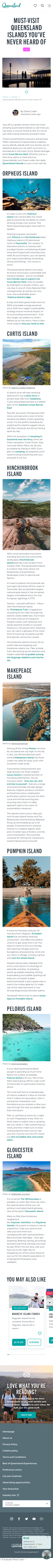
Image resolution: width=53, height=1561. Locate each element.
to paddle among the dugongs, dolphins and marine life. (25, 657)
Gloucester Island (34, 1211)
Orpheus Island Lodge (19, 297)
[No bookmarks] (35, 5)
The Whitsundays (30, 1199)
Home (5, 97)
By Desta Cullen (29, 111)
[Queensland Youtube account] (34, 1518)
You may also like (26, 1279)
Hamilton (26, 1222)
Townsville (21, 243)
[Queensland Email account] (41, 1518)
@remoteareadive (19, 1064)
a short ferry (30, 395)
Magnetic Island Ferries (26, 1313)
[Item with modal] (26, 73)
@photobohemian (19, 743)
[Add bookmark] (26, 92)
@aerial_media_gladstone (23, 388)
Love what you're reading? (26, 1388)
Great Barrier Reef (18, 154)
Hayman (15, 1222)
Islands (14, 97)
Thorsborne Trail (19, 609)
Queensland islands (13, 163)
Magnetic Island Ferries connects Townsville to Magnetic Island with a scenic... (23, 1323)
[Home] (11, 7)
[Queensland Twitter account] (26, 1518)
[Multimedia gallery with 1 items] (26, 73)
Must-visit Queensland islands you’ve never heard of (26, 31)
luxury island (14, 774)
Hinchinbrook (32, 237)
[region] (26, 151)
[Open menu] (49, 5)
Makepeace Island (24, 757)
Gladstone (35, 398)
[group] (26, 1320)
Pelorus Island (14, 1077)
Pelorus (16, 237)
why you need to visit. (32, 323)
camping (20, 451)
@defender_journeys (20, 1194)
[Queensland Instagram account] (11, 1518)
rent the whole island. (23, 958)
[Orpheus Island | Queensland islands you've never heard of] (26, 73)
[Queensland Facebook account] (19, 1518)
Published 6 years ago (31, 114)
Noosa (32, 748)
